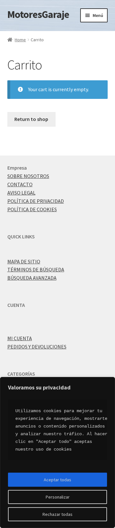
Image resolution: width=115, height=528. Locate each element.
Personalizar (58, 497)
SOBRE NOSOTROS (28, 176)
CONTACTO (20, 184)
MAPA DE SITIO (23, 261)
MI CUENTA (19, 338)
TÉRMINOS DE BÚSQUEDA (35, 269)
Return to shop (31, 119)
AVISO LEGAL (21, 192)
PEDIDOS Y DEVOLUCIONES (36, 346)
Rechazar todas (57, 514)
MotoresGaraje (38, 14)
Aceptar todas (57, 480)
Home (20, 40)
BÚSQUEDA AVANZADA (32, 278)
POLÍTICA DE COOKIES (32, 209)
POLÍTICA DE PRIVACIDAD (35, 201)
